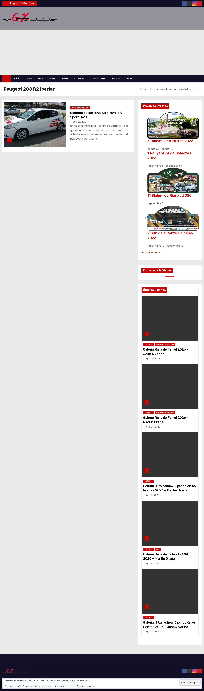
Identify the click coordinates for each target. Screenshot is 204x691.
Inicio (17, 78)
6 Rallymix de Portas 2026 (170, 141)
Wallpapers (99, 78)
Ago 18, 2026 (152, 631)
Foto (29, 78)
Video (65, 78)
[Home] (6, 78)
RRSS (129, 78)
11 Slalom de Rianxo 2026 (169, 195)
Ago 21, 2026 (152, 495)
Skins (52, 78)
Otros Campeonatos (80, 108)
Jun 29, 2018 (79, 121)
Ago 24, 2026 (153, 426)
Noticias (116, 78)
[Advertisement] (102, 52)
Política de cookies (85, 686)
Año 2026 (148, 344)
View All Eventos (150, 252)
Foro (40, 78)
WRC (158, 549)
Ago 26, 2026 (153, 358)
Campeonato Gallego (165, 344)
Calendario (80, 78)
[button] (201, 78)
